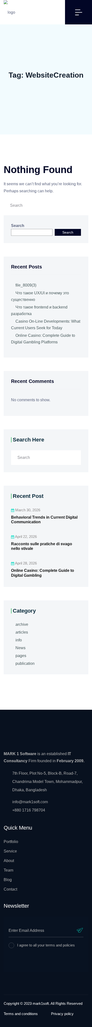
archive (21, 624)
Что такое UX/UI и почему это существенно (40, 296)
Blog (8, 880)
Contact (10, 889)
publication (25, 663)
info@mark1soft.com (30, 802)
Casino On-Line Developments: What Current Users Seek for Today (45, 324)
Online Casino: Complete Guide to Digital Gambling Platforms (43, 338)
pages (20, 656)
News (20, 648)
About (9, 861)
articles (21, 632)
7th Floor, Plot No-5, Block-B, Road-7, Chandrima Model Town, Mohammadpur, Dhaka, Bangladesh (47, 781)
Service (10, 851)
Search (17, 226)
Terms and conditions (21, 1014)
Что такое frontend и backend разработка (39, 310)
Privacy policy (62, 1014)
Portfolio (11, 842)
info (18, 640)
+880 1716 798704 (28, 810)
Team (8, 870)
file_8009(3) (25, 285)
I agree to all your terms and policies (46, 945)
